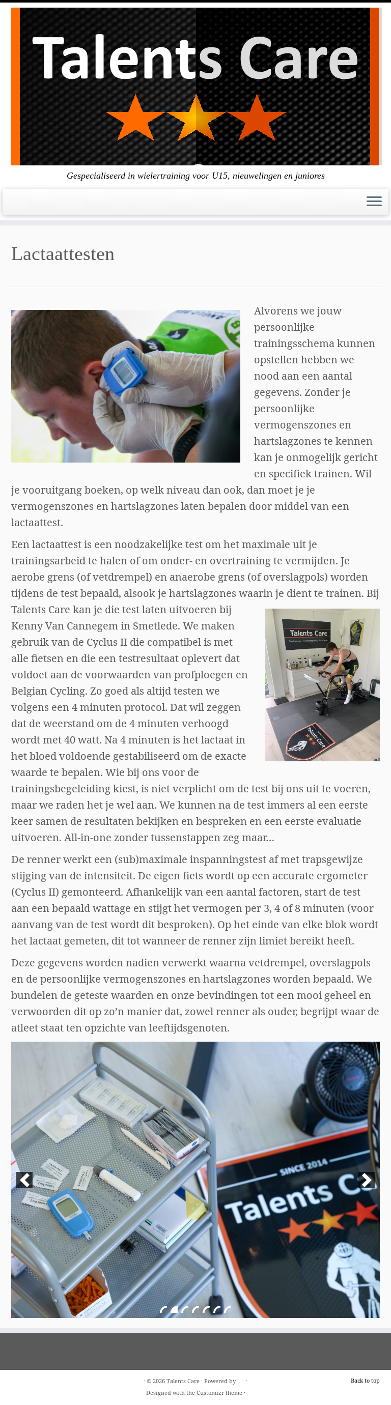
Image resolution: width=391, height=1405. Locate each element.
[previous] (24, 1180)
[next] (366, 1180)
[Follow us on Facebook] (21, 205)
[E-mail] (15, 205)
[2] (174, 1309)
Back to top (365, 1380)
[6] (216, 1309)
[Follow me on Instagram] (28, 205)
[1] (163, 1309)
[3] (184, 1309)
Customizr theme (219, 1392)
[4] (195, 1309)
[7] (227, 1309)
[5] (206, 1309)
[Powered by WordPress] (240, 1379)
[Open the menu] (374, 202)
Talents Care (183, 1381)
